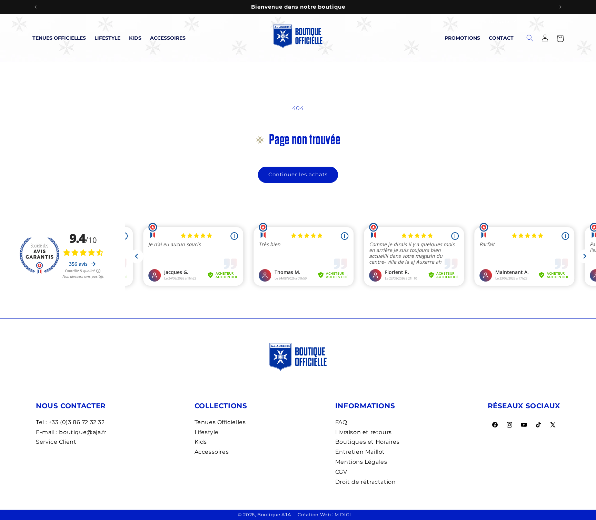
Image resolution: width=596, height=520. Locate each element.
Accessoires (168, 38)
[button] (560, 38)
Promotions (462, 38)
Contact (501, 38)
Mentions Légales (361, 462)
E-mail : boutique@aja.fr (71, 432)
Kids (135, 38)
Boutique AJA (274, 514)
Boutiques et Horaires (367, 442)
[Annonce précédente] (35, 6)
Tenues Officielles (59, 38)
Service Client (56, 442)
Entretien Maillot (360, 452)
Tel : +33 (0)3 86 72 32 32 (70, 422)
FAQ (341, 422)
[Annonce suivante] (560, 6)
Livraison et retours (363, 432)
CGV (341, 472)
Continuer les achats (298, 174)
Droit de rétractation (365, 482)
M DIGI (343, 514)
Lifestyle (107, 38)
